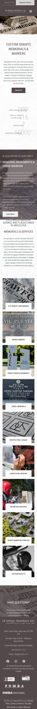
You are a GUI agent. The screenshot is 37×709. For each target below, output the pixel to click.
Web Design (11, 707)
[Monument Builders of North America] (26, 681)
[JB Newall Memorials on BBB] (9, 681)
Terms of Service (17, 704)
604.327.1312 (9, 2)
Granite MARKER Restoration (18, 540)
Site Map (28, 704)
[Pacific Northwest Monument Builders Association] (14, 688)
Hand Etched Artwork (18, 474)
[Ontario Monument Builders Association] (14, 693)
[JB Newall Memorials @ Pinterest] (26, 662)
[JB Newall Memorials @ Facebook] (10, 662)
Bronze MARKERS (18, 340)
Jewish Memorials (18, 406)
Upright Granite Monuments (18, 373)
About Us (18, 90)
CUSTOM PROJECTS (18, 574)
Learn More (10, 214)
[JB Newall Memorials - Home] (15, 11)
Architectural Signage (18, 440)
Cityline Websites (24, 707)
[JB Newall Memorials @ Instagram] (18, 662)
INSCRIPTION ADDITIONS (18, 507)
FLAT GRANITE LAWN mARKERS (18, 306)
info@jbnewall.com (21, 654)
